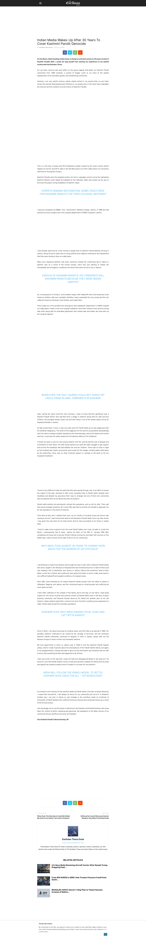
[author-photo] (73, 836)
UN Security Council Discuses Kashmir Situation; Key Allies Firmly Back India (95, 817)
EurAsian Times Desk (46, 47)
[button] (40, 3)
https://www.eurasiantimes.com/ (73, 842)
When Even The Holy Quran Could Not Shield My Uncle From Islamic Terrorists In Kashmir (53, 817)
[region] (73, 23)
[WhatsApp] (75, 52)
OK (105, 934)
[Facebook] (65, 52)
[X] (70, 52)
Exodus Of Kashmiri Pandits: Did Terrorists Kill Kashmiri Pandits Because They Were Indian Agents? (73, 278)
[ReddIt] (80, 52)
